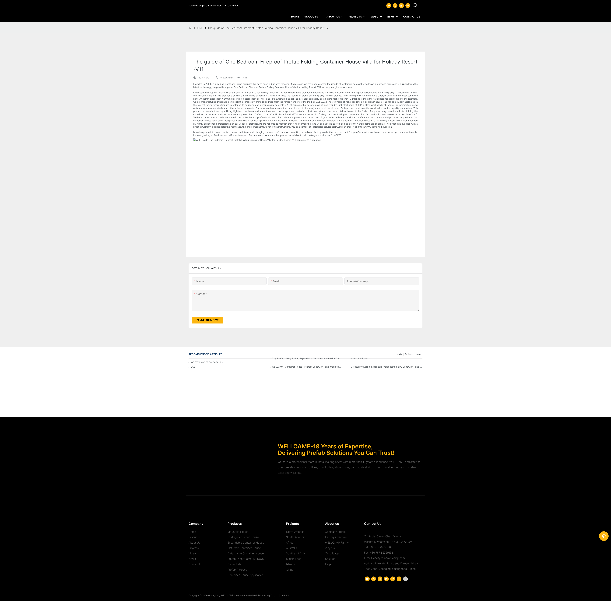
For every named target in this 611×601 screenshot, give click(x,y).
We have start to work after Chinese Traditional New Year (207, 362)
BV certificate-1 (361, 358)
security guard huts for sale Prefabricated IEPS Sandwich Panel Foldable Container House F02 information (387, 366)
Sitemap (285, 595)
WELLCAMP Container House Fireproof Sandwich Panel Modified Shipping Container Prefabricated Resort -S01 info (306, 366)
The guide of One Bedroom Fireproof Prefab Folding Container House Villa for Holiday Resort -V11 (269, 28)
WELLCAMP (196, 28)
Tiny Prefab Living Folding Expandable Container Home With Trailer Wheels (306, 358)
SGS (193, 366)
